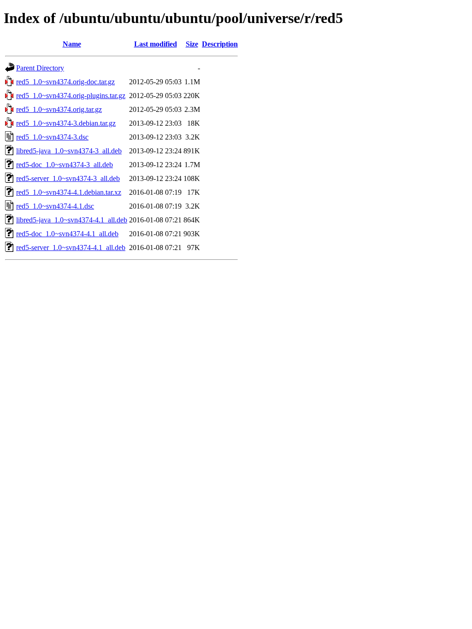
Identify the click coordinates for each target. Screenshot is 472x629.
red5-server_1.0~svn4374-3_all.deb (68, 178)
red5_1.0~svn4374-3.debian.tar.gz (66, 123)
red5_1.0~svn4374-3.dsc (52, 137)
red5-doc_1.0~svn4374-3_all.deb (64, 165)
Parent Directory (40, 68)
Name (72, 44)
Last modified (155, 44)
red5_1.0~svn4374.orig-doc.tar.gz (65, 82)
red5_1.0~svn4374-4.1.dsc (55, 206)
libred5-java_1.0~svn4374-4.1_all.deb (71, 220)
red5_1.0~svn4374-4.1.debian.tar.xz (68, 192)
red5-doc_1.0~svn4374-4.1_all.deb (67, 234)
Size (192, 44)
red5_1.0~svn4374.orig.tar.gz (59, 109)
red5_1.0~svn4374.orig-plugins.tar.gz (70, 95)
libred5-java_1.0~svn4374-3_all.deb (69, 151)
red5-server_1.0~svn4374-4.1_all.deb (70, 247)
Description (220, 44)
